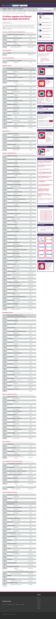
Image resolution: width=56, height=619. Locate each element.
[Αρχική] (14, 6)
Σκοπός (9, 8)
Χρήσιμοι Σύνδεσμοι (48, 10)
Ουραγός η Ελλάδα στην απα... (47, 22)
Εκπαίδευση (14, 10)
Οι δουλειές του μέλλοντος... (47, 28)
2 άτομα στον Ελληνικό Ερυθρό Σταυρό (44, 169)
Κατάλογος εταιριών (49, 68)
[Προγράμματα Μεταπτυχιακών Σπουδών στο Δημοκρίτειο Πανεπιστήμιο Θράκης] (41, 138)
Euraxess (22, 604)
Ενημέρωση (24, 10)
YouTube (38, 608)
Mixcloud (38, 606)
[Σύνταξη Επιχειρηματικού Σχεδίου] (49, 51)
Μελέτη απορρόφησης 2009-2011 (46, 215)
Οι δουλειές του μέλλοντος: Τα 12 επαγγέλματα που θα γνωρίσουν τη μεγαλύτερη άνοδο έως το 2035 (44, 189)
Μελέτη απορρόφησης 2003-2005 (46, 217)
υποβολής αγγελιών (41, 102)
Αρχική (4, 8)
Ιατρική (43, 10)
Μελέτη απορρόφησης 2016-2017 (46, 213)
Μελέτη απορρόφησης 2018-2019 (46, 211)
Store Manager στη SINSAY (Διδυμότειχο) (45, 198)
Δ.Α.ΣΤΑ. (3, 604)
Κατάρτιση (9, 10)
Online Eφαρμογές (48, 53)
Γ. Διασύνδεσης (8, 604)
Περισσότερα (51, 202)
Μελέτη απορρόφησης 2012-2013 (46, 214)
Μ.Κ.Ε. (13, 604)
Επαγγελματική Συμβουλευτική (32, 10)
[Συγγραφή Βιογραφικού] (41, 51)
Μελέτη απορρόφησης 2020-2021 (46, 210)
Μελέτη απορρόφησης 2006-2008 (46, 216)
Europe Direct (18, 604)
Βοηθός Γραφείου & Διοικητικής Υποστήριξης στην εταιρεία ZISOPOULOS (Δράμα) (45, 194)
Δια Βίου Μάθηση (19, 10)
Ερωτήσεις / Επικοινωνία (18, 8)
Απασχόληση (4, 10)
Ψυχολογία (40, 10)
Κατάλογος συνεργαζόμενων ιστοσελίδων (49, 81)
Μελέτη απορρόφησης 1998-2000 (46, 220)
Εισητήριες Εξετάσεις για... (46, 34)
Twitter (38, 597)
